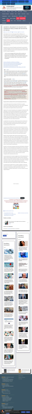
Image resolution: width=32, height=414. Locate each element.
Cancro (12, 11)
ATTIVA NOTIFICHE (21, 1)
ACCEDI (8, 3)
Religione (3, 18)
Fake (16, 13)
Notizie (25, 16)
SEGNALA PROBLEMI (14, 1)
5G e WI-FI (4, 11)
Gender (19, 13)
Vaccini (8, 20)
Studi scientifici (22, 18)
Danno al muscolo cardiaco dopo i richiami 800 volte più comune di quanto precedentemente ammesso (25, 370)
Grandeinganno (10, 6)
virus (15, 20)
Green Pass (23, 13)
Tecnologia (4, 20)
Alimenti (8, 11)
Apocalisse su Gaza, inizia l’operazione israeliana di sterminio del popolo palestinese (10, 370)
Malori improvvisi (14, 16)
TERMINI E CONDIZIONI (21, 377)
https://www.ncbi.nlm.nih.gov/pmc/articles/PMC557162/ (13, 63)
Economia (25, 11)
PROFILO (27, 1)
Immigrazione (4, 16)
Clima (16, 11)
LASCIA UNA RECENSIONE (6, 1)
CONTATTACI (20, 378)
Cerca (5, 235)
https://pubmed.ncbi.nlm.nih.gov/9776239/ (11, 65)
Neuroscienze (19, 20)
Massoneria (20, 16)
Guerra (28, 13)
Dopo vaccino (20, 11)
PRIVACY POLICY (20, 375)
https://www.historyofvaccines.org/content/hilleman (12, 64)
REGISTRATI (12, 3)
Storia (18, 18)
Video (12, 20)
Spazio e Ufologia (12, 18)
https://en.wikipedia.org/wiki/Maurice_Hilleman (11, 62)
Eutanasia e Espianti (5, 13)
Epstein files (4, 22)
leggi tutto (11, 381)
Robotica (24, 20)
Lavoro (9, 16)
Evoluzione (12, 13)
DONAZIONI (4, 3)
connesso (9, 228)
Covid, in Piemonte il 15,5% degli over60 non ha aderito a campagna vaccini (17, 222)
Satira (8, 18)
